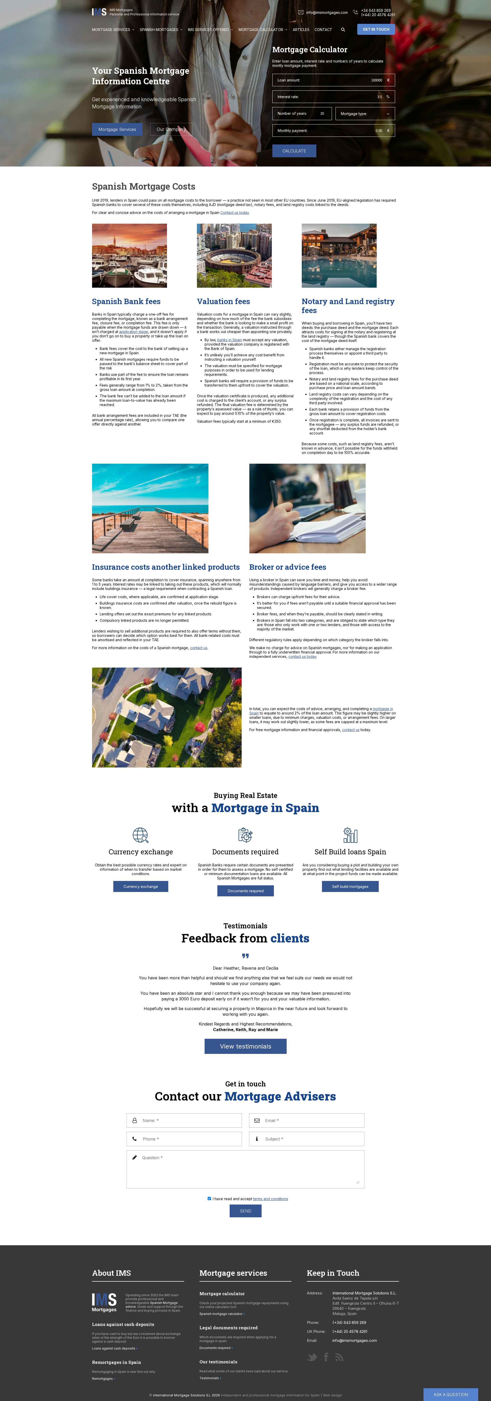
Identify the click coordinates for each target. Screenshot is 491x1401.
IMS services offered (208, 29)
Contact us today (234, 212)
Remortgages (102, 1379)
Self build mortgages (350, 886)
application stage (133, 331)
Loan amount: (289, 80)
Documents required (246, 890)
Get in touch (376, 29)
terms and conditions (270, 1199)
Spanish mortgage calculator (220, 1314)
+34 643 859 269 (376, 10)
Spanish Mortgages (159, 29)
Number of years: (292, 113)
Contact (323, 29)
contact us (198, 648)
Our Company (171, 129)
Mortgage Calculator (261, 29)
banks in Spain (229, 340)
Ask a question (451, 1394)
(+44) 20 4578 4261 (378, 15)
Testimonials (209, 1378)
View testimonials (245, 1046)
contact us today (302, 656)
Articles (301, 29)
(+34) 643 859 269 (349, 1322)
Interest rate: (288, 97)
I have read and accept (250, 1199)
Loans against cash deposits (113, 1348)
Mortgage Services (111, 29)
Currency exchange (141, 886)
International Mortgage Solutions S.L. (364, 1293)
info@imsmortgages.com (327, 12)
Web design (332, 1395)
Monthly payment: (292, 130)
